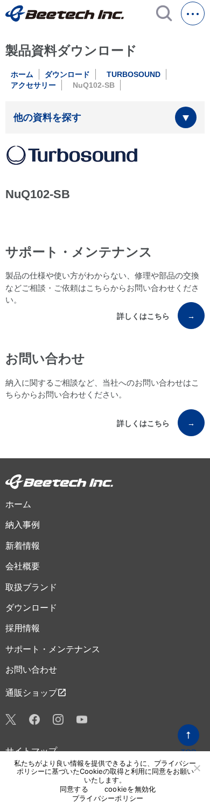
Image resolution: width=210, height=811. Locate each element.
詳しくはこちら (156, 316)
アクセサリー (33, 85)
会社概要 (22, 566)
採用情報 (22, 628)
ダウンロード (67, 74)
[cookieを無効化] (196, 768)
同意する (74, 789)
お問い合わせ (31, 669)
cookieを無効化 (130, 789)
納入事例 (22, 524)
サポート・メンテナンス (52, 649)
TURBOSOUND (133, 74)
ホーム (22, 74)
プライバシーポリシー (108, 798)
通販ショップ (36, 692)
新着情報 (22, 545)
